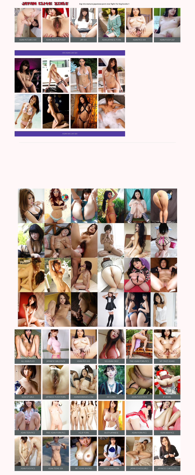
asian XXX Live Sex (69, 133)
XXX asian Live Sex (69, 53)
